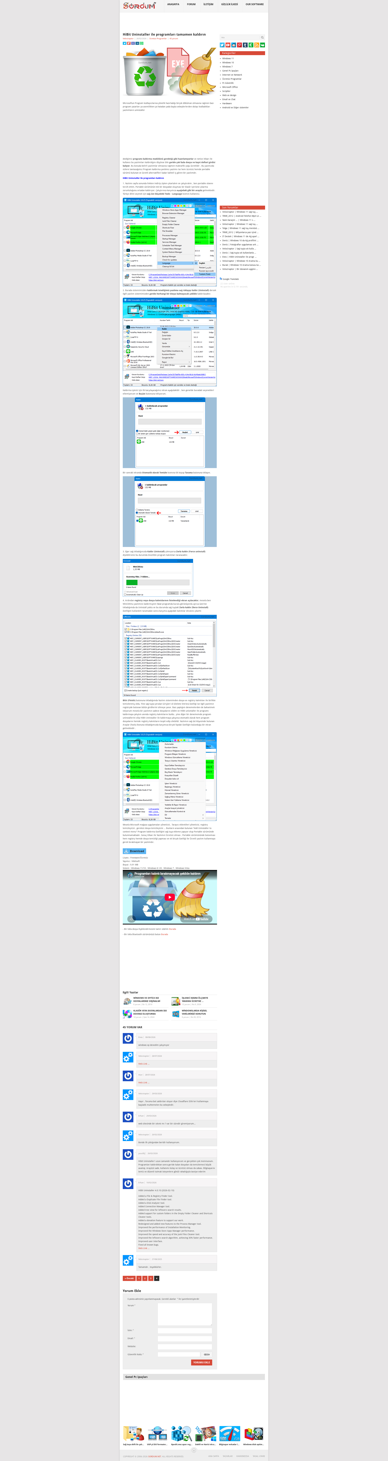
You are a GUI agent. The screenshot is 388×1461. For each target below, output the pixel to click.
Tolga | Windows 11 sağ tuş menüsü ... (240, 228)
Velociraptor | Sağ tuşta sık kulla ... (239, 248)
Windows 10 (228, 62)
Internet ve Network (232, 75)
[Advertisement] (194, 22)
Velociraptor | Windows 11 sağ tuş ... (240, 212)
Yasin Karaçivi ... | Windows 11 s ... (238, 220)
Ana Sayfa (213, 1456)
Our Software (255, 4)
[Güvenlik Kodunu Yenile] (206, 1354)
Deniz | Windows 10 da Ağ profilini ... (240, 240)
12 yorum (186, 1004)
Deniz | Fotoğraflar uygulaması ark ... (240, 244)
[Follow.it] (262, 45)
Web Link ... (144, 1064)
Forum (191, 4)
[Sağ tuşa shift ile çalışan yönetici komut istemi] (133, 1433)
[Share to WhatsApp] (141, 43)
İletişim (208, 4)
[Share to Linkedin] (137, 43)
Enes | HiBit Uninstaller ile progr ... (239, 257)
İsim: (131, 1330)
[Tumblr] (245, 45)
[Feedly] (251, 45)
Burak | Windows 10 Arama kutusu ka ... (241, 265)
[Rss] (256, 45)
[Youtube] (228, 45)
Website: (132, 1346)
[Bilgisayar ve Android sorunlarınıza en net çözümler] (140, 5)
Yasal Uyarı (259, 1456)
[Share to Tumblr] (133, 43)
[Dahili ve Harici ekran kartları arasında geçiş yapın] (205, 1433)
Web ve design (229, 95)
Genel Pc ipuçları (230, 71)
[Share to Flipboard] (129, 43)
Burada (172, 929)
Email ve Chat (228, 99)
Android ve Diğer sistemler (235, 107)
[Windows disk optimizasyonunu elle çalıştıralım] (253, 1433)
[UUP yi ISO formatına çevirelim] (157, 1433)
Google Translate (230, 279)
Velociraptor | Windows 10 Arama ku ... (241, 261)
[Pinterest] (239, 45)
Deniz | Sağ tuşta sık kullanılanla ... (239, 253)
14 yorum (137, 1017)
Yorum (131, 1305)
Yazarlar (227, 1456)
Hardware (227, 103)
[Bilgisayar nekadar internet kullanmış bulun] (229, 1433)
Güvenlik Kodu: (136, 1354)
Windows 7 (227, 66)
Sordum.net (154, 1456)
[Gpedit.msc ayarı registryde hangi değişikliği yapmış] (181, 1433)
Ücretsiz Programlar (158, 38)
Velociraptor (128, 38)
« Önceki (129, 1278)
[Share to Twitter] (124, 43)
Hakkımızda (242, 1456)
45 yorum (174, 38)
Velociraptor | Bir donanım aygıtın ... (240, 269)
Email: (131, 1338)
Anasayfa (173, 4)
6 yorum (136, 1004)
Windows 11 (228, 58)
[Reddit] (233, 45)
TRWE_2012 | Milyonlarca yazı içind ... (240, 232)
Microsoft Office (230, 87)
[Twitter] (222, 45)
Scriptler (226, 91)
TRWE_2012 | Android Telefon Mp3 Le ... (241, 216)
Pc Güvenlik (228, 83)
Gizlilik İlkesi (229, 4)
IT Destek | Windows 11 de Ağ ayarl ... (240, 236)
